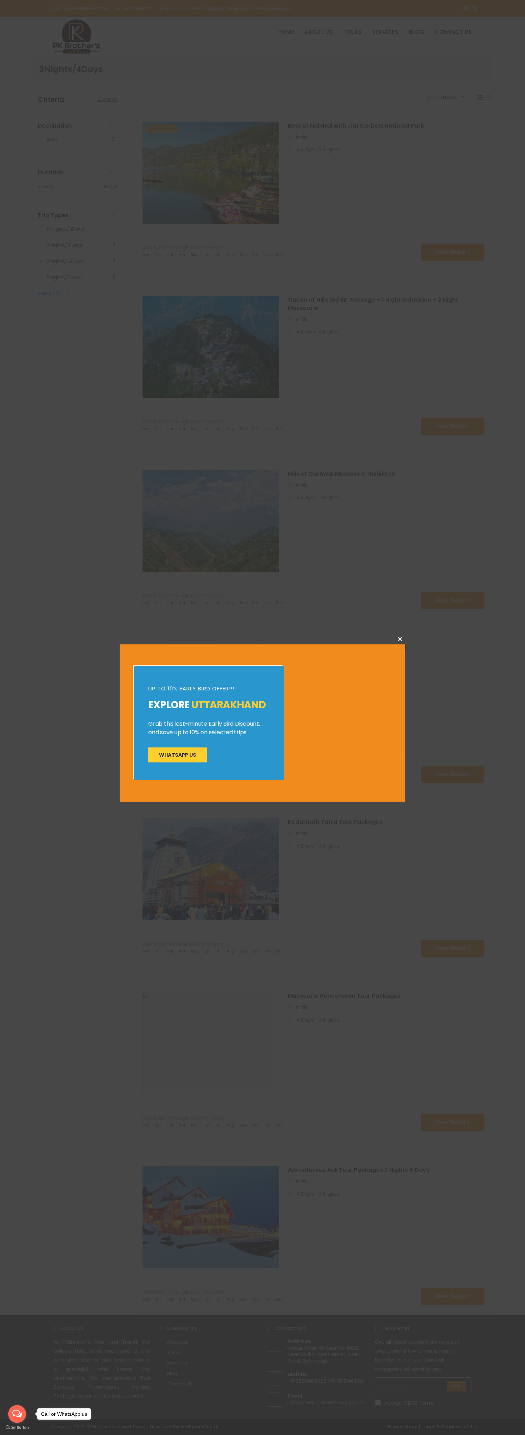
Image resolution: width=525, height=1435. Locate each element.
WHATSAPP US (177, 755)
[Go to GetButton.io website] (17, 1427)
